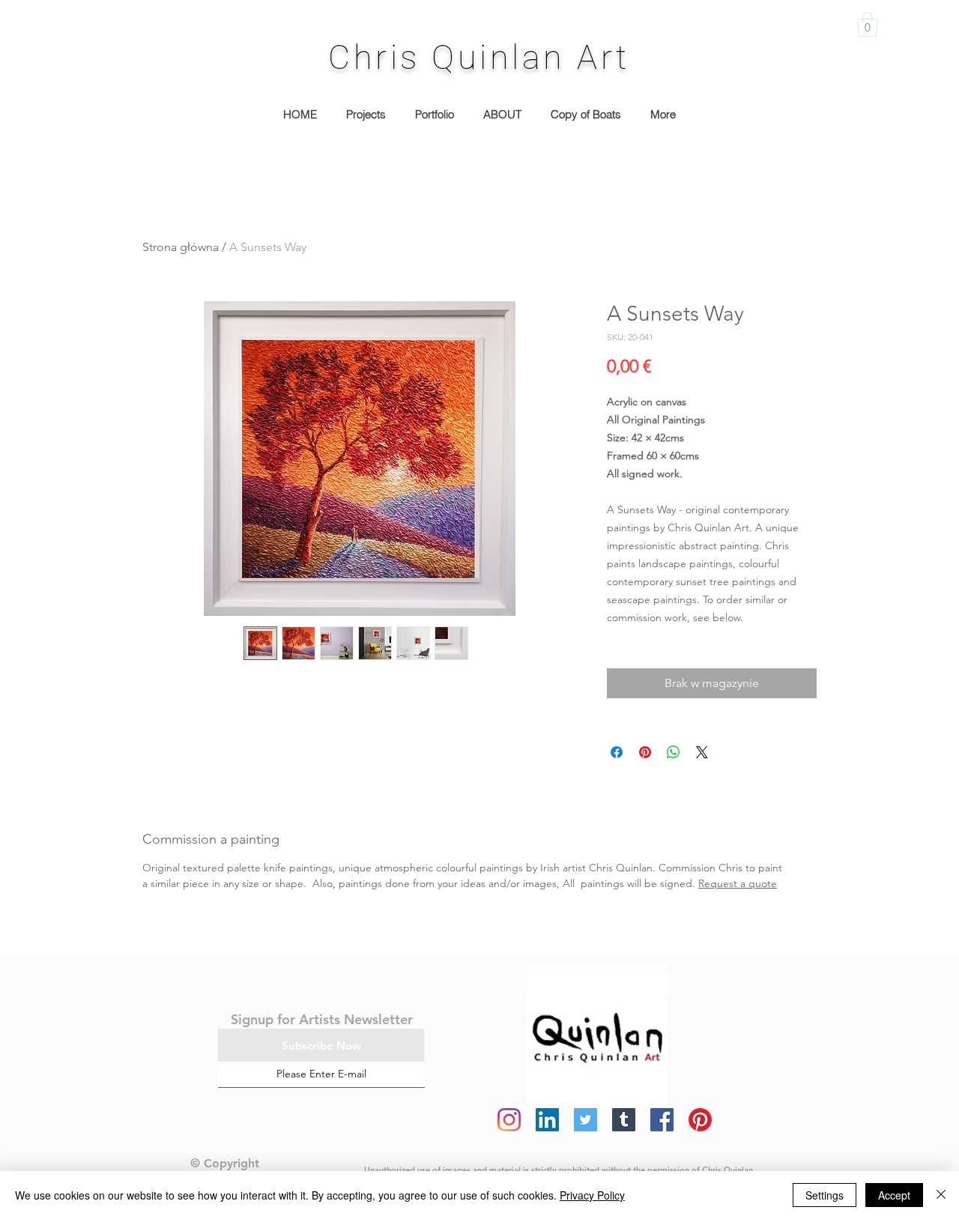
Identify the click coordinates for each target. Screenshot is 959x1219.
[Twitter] (585, 1119)
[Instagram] (509, 1119)
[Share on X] (702, 752)
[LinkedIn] (547, 1119)
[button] (867, 24)
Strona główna (180, 247)
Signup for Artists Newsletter (322, 1019)
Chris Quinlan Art (479, 57)
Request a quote (737, 883)
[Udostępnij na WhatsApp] (674, 752)
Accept (894, 1195)
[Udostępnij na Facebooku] (617, 752)
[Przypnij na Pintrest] (645, 752)
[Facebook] (662, 1119)
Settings (824, 1195)
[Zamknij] (941, 1195)
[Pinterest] (700, 1119)
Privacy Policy (592, 1195)
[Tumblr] (623, 1119)
